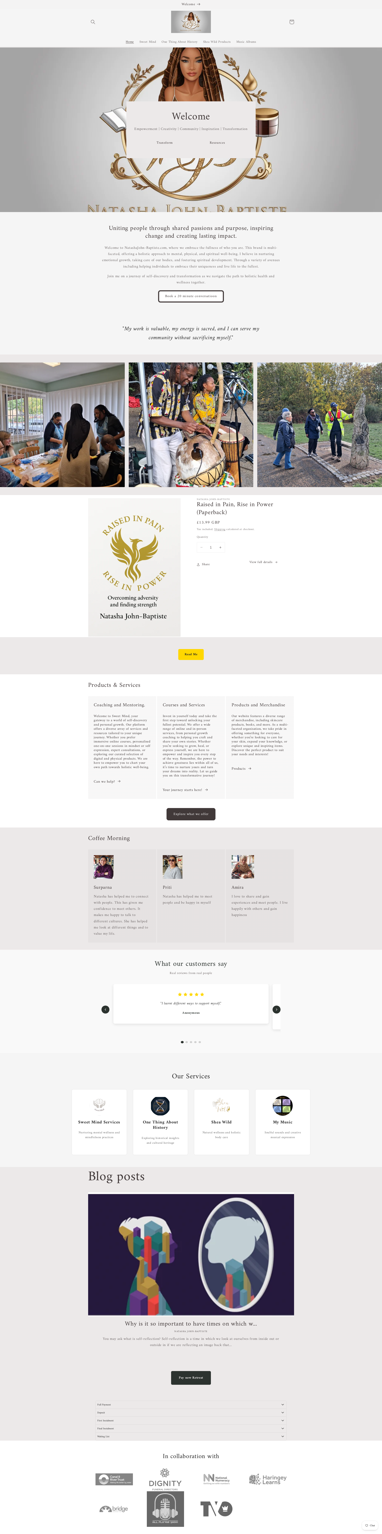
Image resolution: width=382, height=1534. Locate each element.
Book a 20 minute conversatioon (191, 296)
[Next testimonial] (277, 1010)
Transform (165, 143)
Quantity (202, 537)
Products (239, 769)
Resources (217, 143)
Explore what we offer (191, 814)
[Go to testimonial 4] (195, 1042)
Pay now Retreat (191, 1378)
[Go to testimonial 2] (186, 1042)
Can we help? (104, 782)
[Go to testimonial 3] (191, 1042)
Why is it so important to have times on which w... (191, 1324)
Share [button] (206, 564)
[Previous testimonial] (105, 1010)
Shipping (219, 529)
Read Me (191, 654)
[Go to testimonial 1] (182, 1042)
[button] (93, 22)
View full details (261, 562)
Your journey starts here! (182, 790)
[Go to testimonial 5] (200, 1042)
